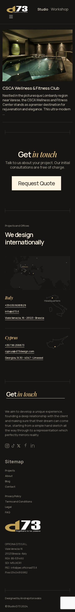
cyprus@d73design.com (19, 351)
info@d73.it (12, 311)
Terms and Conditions (18, 501)
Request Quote (36, 183)
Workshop (59, 9)
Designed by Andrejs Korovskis (23, 598)
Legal (8, 507)
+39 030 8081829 (15, 305)
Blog (7, 481)
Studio (43, 9)
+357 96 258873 (14, 345)
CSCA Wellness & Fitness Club (30, 88)
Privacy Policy (13, 496)
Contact (10, 486)
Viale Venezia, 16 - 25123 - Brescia (24, 318)
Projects (10, 470)
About (8, 476)
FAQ (7, 512)
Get (21, 394)
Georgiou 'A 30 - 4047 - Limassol (24, 358)
